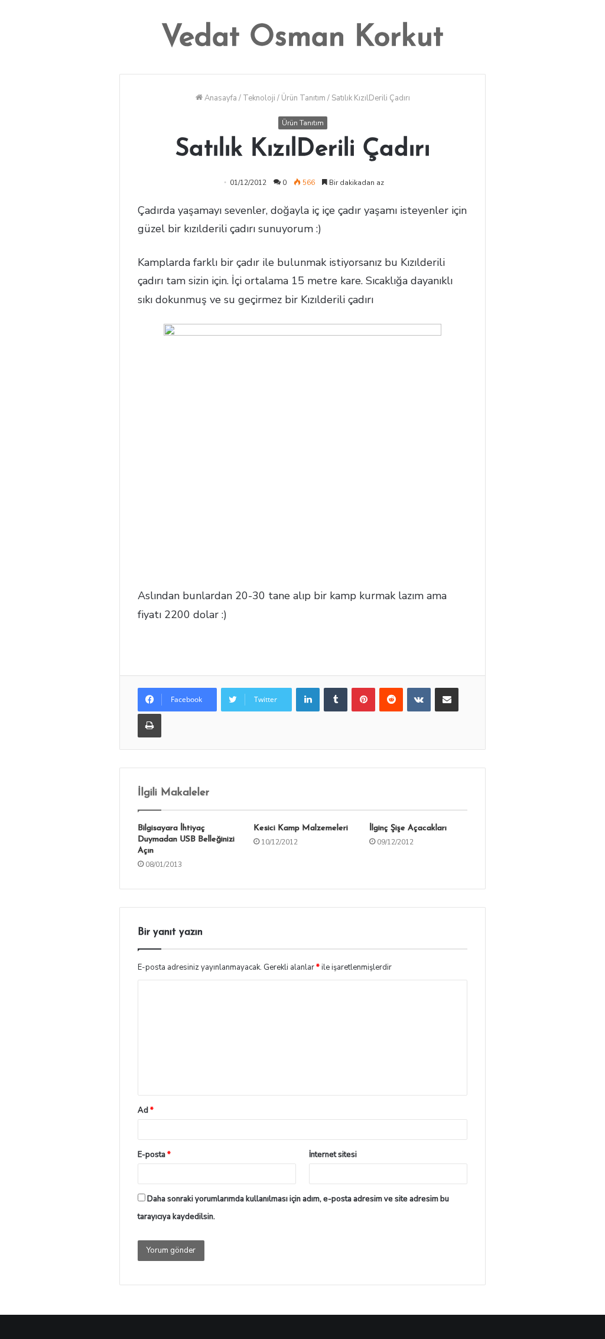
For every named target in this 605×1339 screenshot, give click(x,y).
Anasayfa (220, 98)
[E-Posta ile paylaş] (446, 699)
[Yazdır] (149, 725)
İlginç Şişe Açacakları (408, 828)
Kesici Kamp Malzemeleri (300, 828)
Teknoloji (259, 98)
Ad (146, 1110)
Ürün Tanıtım (303, 98)
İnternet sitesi (333, 1154)
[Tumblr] (335, 699)
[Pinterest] (363, 699)
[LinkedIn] (308, 699)
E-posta (154, 1154)
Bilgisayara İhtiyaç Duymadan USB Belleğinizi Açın (186, 839)
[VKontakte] (419, 699)
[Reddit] (391, 699)
